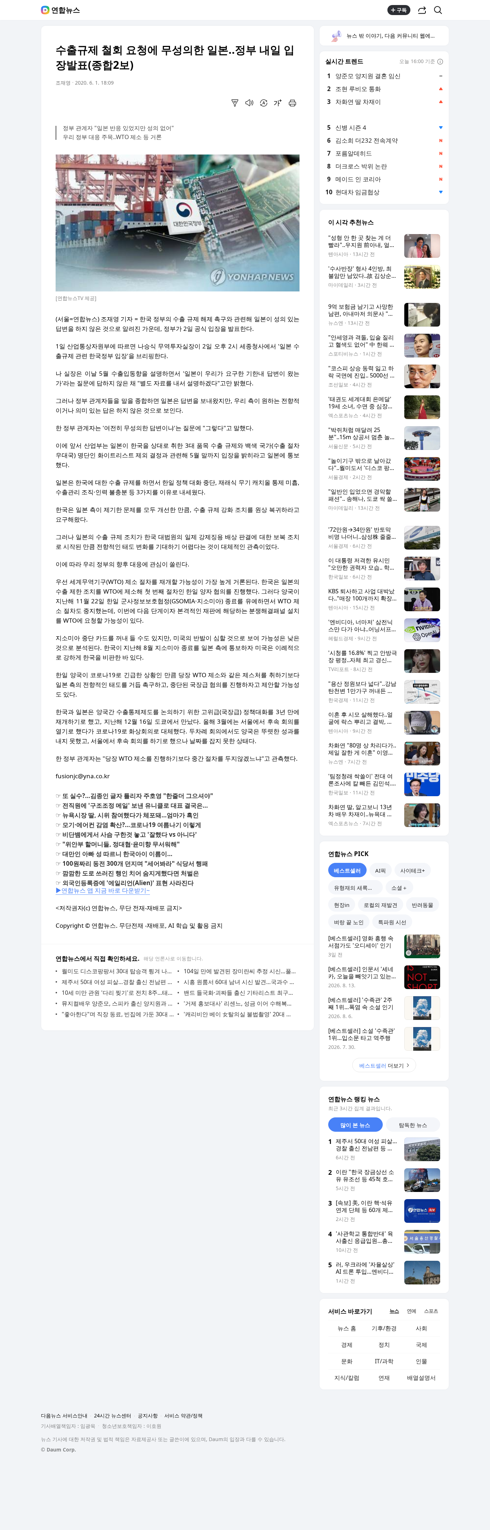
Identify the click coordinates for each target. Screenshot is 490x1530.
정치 (384, 1345)
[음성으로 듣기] (249, 103)
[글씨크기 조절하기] (278, 103)
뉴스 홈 (347, 1328)
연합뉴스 (65, 10)
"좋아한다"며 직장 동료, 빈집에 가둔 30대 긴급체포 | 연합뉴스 (118, 1014)
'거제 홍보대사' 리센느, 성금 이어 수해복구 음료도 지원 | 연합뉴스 (240, 1003)
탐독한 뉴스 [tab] (413, 1125)
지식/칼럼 (346, 1378)
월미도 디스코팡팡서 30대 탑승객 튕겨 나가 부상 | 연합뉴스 (118, 971)
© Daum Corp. (58, 1449)
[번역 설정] (263, 103)
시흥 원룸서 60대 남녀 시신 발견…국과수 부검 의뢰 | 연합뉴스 (240, 982)
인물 (421, 1361)
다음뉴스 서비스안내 (64, 1415)
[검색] (440, 10)
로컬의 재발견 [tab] (380, 904)
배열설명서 (421, 1378)
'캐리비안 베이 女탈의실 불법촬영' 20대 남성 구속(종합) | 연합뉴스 (240, 1014)
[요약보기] (235, 103)
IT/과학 (384, 1361)
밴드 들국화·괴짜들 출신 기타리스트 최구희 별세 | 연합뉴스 (240, 993)
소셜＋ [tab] (399, 887)
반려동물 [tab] (422, 904)
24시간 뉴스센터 (112, 1415)
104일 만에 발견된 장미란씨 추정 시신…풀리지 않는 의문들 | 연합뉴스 (240, 971)
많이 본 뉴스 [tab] (355, 1125)
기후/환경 (384, 1328)
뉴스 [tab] (394, 1310)
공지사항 (148, 1415)
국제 (421, 1345)
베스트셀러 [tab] (347, 870)
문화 (347, 1361)
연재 (384, 1378)
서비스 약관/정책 (183, 1415)
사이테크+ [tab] (412, 870)
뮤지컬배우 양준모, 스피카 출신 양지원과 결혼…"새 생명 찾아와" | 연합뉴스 (118, 1003)
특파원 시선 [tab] (392, 922)
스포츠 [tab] (431, 1310)
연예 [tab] (411, 1310)
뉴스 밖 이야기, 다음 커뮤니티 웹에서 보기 (397, 35)
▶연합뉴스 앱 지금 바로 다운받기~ (103, 890)
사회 (421, 1328)
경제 (347, 1345)
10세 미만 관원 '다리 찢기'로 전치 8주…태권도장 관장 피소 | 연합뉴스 (118, 993)
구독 (402, 9)
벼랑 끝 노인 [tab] (349, 922)
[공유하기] (422, 10)
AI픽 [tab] (380, 870)
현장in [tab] (341, 904)
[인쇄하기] (292, 103)
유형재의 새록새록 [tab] (356, 887)
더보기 (381, 1065)
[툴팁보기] (440, 62)
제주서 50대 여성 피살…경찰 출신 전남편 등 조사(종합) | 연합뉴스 (118, 982)
